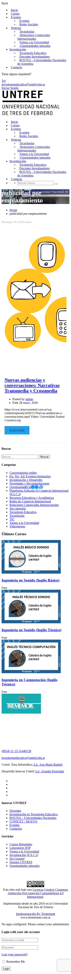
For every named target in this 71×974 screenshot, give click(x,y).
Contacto (16, 67)
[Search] (56, 184)
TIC (12, 519)
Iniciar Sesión (10, 88)
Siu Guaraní (16, 858)
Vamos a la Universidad (34, 42)
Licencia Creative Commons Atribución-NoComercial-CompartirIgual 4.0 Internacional (38, 893)
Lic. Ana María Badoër (48, 764)
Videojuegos (17, 526)
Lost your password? (15, 954)
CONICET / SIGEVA (23, 821)
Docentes (15, 810)
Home (13, 210)
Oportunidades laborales (24, 865)
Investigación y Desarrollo (25, 480)
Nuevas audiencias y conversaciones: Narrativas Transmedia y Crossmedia (32, 385)
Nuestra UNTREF (21, 862)
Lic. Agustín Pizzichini (49, 771)
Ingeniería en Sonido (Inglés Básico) (30, 580)
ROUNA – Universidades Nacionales (32, 818)
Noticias (16, 28)
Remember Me (15, 961)
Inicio (14, 10)
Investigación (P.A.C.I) (23, 855)
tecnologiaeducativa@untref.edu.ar (23, 84)
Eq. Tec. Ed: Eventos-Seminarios (30, 476)
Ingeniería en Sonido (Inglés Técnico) (31, 630)
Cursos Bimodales (20, 844)
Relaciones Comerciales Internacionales (34, 505)
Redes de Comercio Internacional (30, 501)
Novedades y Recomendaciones (29, 483)
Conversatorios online (23, 472)
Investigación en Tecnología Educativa (33, 814)
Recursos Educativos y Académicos (31, 497)
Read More (16, 430)
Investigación (17, 49)
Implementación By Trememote (35, 914)
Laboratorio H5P (20, 848)
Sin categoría (17, 508)
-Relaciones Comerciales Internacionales (33, 36)
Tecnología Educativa (32, 53)
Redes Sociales (28, 24)
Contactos (15, 828)
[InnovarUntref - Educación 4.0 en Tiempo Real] (31, 115)
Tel (4, 81)
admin (29, 399)
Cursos (15, 13)
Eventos (16, 17)
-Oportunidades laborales (34, 46)
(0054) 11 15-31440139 (16, 751)
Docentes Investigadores (34, 56)
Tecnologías (26, 31)
